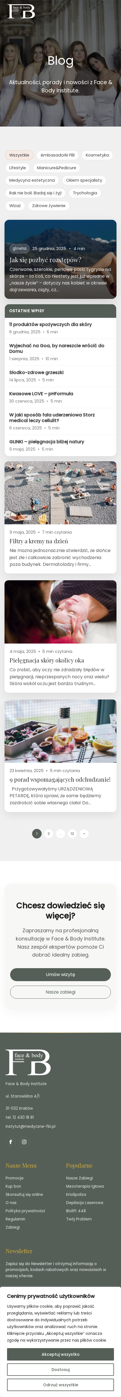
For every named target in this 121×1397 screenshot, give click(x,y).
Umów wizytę (60, 974)
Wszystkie (19, 155)
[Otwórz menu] (112, 11)
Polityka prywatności (25, 1211)
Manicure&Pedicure (56, 168)
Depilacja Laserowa (84, 1202)
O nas (11, 1202)
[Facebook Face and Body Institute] (11, 1142)
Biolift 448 (76, 1211)
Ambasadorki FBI (58, 155)
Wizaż (15, 205)
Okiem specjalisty (84, 180)
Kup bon (13, 1186)
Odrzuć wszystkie (60, 1385)
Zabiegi (13, 1227)
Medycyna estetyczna (32, 180)
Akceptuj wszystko (61, 1354)
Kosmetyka (97, 155)
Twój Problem (79, 1219)
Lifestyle (17, 168)
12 (72, 833)
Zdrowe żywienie (49, 205)
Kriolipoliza (76, 1194)
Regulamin (15, 1219)
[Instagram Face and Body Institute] (24, 1142)
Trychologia (85, 193)
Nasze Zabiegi (79, 1178)
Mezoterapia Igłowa (85, 1186)
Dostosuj (60, 1369)
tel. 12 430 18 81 (20, 1117)
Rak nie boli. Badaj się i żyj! (35, 193)
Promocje (15, 1178)
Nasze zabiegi (60, 992)
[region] (60, 1342)
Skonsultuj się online (24, 1194)
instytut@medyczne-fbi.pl (30, 1126)
